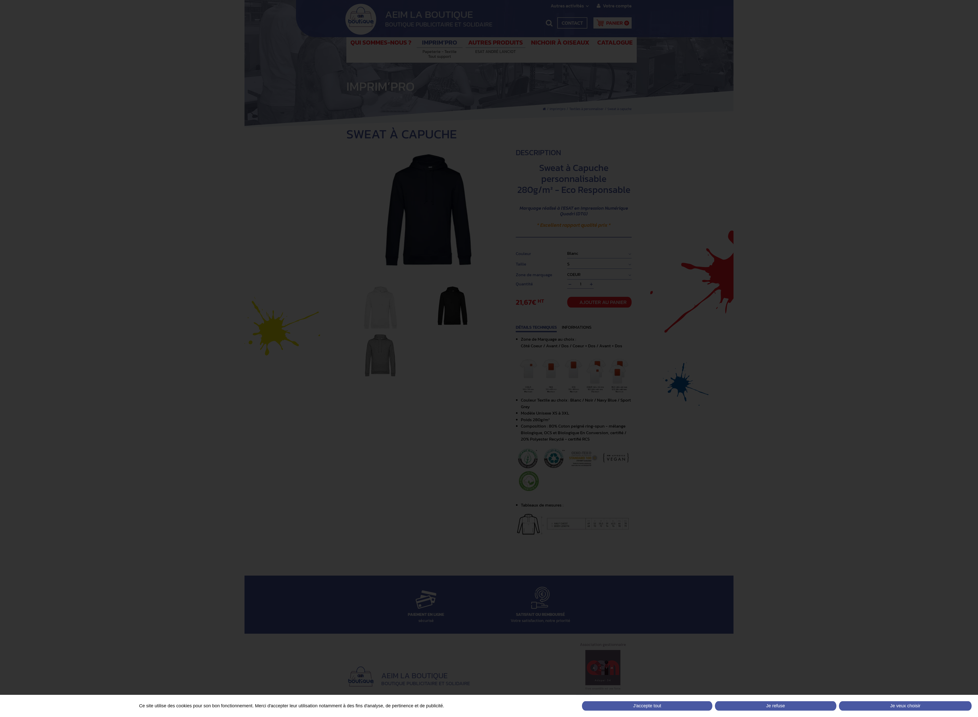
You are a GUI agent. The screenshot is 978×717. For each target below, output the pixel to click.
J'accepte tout (647, 705)
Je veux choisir (905, 705)
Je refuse (775, 705)
